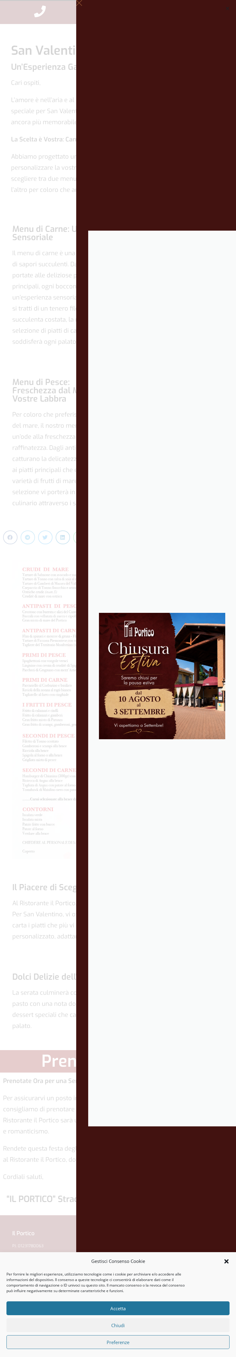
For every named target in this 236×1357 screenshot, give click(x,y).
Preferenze (118, 1342)
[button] (226, 1261)
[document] (118, 678)
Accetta (118, 1308)
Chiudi (118, 1325)
